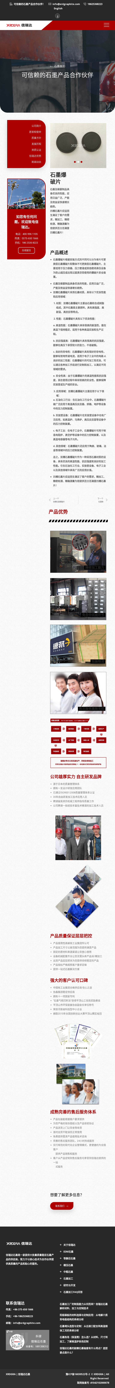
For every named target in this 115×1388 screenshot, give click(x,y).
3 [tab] (81, 162)
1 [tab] (75, 162)
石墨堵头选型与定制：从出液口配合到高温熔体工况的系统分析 (84, 1328)
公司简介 (36, 126)
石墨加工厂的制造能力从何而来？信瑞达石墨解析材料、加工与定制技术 (84, 1306)
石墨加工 (68, 1278)
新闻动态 (36, 162)
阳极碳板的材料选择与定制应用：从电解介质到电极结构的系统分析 (84, 1317)
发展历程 (36, 144)
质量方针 (36, 138)
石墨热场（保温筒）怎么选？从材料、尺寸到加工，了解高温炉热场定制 (84, 1339)
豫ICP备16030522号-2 (78, 1374)
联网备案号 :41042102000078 (93, 1382)
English (58, 8)
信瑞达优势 (35, 156)
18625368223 (95, 4)
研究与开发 (69, 1285)
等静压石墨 (69, 1258)
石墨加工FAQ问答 (73, 1292)
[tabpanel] (78, 145)
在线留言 (26, 250)
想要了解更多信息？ (67, 1195)
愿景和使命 (35, 132)
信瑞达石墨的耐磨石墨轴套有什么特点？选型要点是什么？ (84, 1350)
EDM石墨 (68, 1251)
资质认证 (36, 150)
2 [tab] (78, 162)
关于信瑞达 (69, 1245)
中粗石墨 (68, 1271)
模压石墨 (68, 1265)
